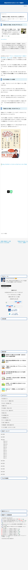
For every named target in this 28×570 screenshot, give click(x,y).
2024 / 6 (5, 450)
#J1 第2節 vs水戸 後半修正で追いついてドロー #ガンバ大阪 (13, 521)
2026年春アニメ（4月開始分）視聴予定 (10, 531)
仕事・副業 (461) (5, 422)
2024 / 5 (5, 451)
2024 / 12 (5, 441)
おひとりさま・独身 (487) (7, 410)
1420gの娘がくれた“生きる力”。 (7, 517)
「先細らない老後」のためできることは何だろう (12, 16)
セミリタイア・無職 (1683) (8, 401)
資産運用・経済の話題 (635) (8, 425)
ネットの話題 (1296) (6, 420)
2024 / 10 (5, 444)
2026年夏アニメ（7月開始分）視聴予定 (10, 528)
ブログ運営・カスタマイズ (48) (8, 427)
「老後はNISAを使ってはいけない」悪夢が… (22, 242)
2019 (3, 471)
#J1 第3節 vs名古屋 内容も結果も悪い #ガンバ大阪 (11, 520)
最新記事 (4, 351)
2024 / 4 (5, 453)
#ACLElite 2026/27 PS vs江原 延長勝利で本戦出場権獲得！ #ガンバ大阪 (14, 525)
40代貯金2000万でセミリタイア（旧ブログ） (14, 292)
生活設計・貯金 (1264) (7, 408)
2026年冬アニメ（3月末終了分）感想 (9, 532)
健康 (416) (4, 405)
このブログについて (5, 287)
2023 (3, 460)
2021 (3, 466)
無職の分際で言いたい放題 (14, 296)
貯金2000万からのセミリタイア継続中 (14, 3)
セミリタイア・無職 (5, 18)
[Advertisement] (14, 9)
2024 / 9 (5, 445)
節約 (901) (4, 413)
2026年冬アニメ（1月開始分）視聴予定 (10, 534)
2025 (3, 437)
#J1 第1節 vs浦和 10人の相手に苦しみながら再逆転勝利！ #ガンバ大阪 (14, 527)
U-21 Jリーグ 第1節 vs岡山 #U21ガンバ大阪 (10, 519)
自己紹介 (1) (4, 398)
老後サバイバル (6, 20)
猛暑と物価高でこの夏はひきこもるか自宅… (5, 242)
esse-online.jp (4, 39)
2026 (3, 434)
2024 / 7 (5, 448)
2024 (3, 439)
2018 (3, 474)
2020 (3, 468)
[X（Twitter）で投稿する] (8, 191)
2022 (3, 463)
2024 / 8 (5, 447)
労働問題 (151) (5, 417)
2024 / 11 (5, 442)
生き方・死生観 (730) (6, 403)
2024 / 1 (5, 458)
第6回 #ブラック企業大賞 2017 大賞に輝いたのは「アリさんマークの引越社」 (14, 536)
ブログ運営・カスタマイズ (15, 18)
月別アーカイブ (5, 431)
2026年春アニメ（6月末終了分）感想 (9, 530)
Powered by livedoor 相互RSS (8, 538)
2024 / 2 (5, 456)
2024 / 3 (5, 455)
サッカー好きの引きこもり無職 (14, 294)
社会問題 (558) (5, 415)
